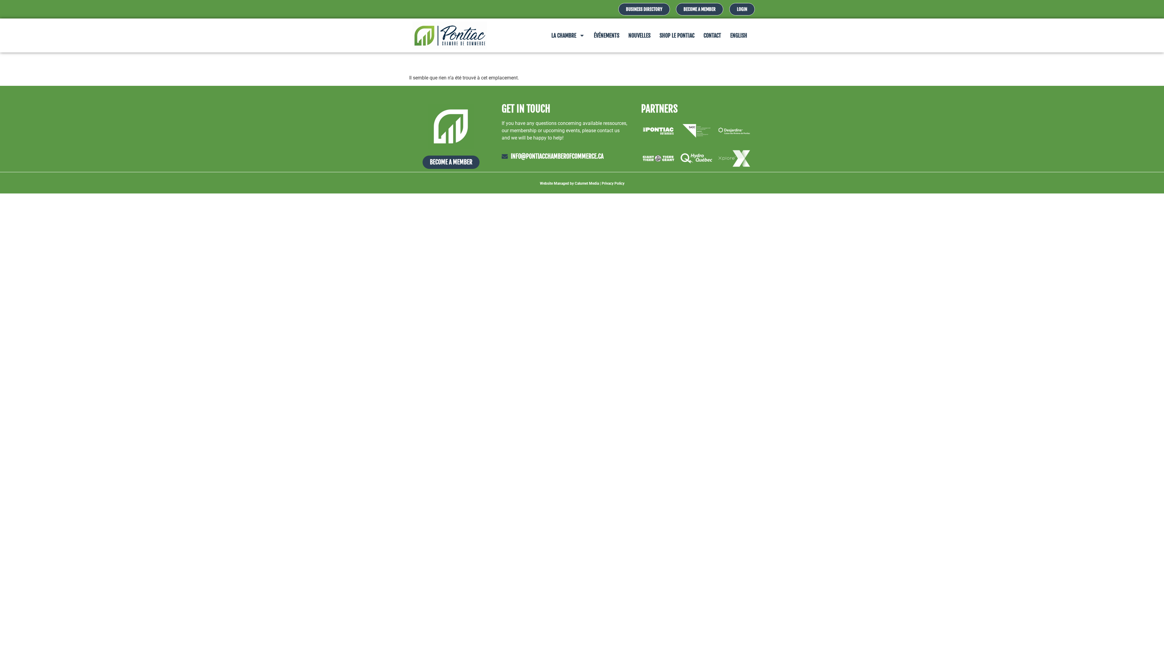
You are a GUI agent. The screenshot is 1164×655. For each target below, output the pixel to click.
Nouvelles (639, 35)
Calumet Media (587, 183)
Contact (712, 35)
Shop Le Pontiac (677, 35)
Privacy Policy (613, 183)
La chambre (563, 35)
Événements (606, 35)
